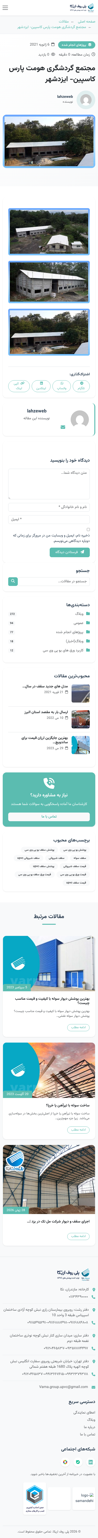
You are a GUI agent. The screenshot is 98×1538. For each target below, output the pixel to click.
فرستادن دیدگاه (67, 552)
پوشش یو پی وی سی (74, 850)
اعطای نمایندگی (84, 1413)
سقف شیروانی (56, 858)
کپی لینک (18, 386)
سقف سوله (80, 858)
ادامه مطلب (78, 1027)
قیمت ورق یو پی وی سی (73, 875)
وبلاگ (91, 1420)
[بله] (78, 1462)
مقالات (64, 22)
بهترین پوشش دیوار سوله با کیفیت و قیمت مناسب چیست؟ (52, 1001)
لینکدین (41, 388)
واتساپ (61, 388)
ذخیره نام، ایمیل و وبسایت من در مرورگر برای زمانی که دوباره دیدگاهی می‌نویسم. (51, 538)
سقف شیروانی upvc (28, 858)
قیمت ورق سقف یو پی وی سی (34, 875)
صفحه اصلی (86, 22)
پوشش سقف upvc (43, 866)
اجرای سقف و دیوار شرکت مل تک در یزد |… (58, 1222)
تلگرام (81, 388)
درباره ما (89, 1427)
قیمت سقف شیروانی (74, 866)
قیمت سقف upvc (76, 883)
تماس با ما (49, 817)
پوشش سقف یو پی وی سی (39, 850)
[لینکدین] (90, 1462)
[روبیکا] (65, 1462)
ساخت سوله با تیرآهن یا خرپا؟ (68, 1105)
